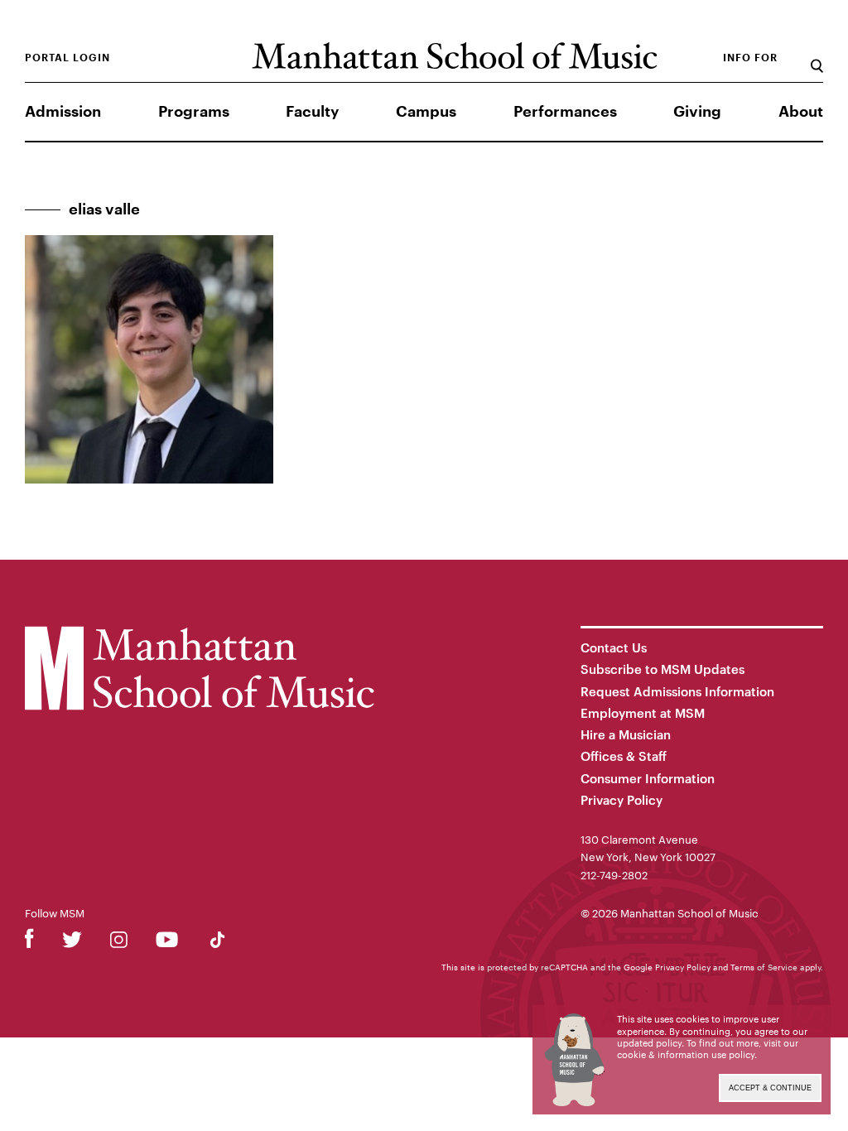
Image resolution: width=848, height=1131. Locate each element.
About (800, 111)
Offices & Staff (624, 755)
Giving (697, 111)
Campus (426, 111)
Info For (750, 58)
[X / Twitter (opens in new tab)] (72, 943)
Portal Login (67, 58)
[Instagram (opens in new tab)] (119, 943)
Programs (193, 111)
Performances (565, 111)
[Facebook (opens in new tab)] (29, 943)
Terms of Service (763, 967)
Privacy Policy (621, 799)
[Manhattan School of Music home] (455, 56)
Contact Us (614, 647)
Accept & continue (770, 1088)
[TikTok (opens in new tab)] (217, 943)
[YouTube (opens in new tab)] (167, 943)
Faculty (312, 111)
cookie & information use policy (685, 1054)
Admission (63, 111)
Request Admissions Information (677, 691)
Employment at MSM (643, 712)
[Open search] (817, 57)
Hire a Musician (626, 734)
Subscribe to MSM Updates (662, 669)
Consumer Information (648, 778)
